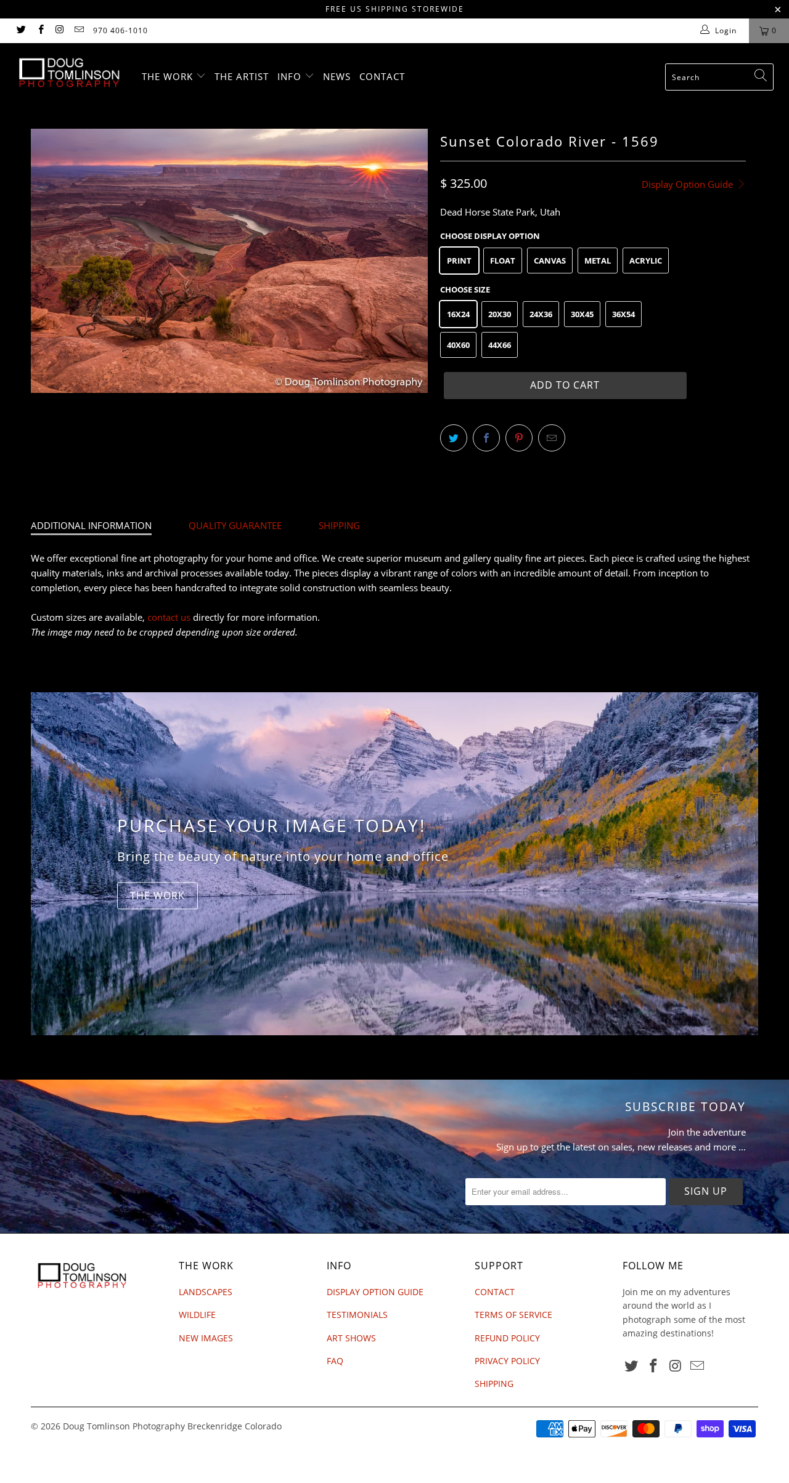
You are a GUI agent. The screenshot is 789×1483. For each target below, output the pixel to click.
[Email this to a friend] (551, 437)
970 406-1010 (120, 30)
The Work (157, 895)
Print (459, 260)
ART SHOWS (351, 1338)
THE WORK (169, 76)
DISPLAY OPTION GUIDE (375, 1292)
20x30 (499, 314)
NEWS (337, 76)
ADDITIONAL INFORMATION (91, 525)
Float (502, 260)
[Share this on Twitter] (453, 437)
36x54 (623, 314)
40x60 (458, 344)
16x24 (458, 314)
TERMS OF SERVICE (513, 1314)
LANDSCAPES (205, 1292)
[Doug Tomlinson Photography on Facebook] (40, 30)
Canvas (550, 260)
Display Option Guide (688, 184)
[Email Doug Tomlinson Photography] (78, 30)
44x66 (499, 344)
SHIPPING (339, 525)
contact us (168, 617)
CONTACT (382, 76)
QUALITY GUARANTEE (235, 525)
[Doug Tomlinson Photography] (69, 72)
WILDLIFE (197, 1314)
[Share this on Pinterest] (519, 437)
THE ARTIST (242, 76)
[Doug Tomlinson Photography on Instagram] (59, 30)
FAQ (335, 1361)
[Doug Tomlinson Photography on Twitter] (20, 30)
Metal (597, 260)
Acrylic (645, 260)
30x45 (582, 314)
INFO (291, 76)
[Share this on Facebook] (486, 437)
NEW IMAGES (206, 1338)
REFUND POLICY (507, 1338)
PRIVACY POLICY (507, 1361)
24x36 (540, 314)
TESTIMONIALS (357, 1314)
